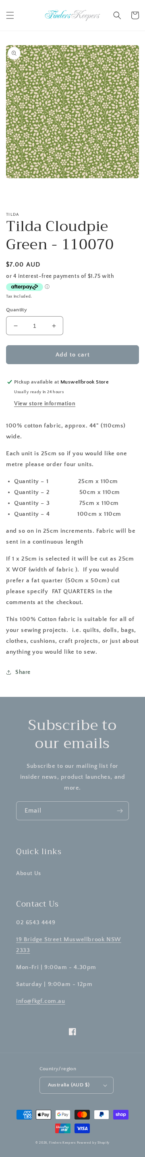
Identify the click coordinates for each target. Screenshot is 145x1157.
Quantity (16, 310)
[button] (10, 15)
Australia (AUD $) (69, 1085)
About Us (28, 873)
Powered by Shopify (93, 1142)
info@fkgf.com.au (40, 1001)
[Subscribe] (119, 810)
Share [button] (23, 672)
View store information (44, 403)
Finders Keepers (62, 1142)
